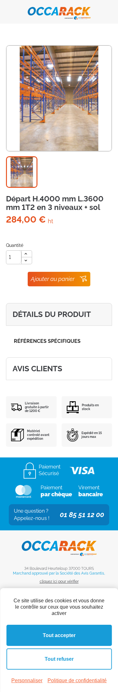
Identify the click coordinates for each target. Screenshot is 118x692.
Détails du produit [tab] (52, 314)
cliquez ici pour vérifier (59, 581)
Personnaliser (26, 680)
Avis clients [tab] (37, 368)
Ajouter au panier (53, 279)
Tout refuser (59, 659)
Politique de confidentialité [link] (77, 680)
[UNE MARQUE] (59, 11)
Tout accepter (59, 635)
